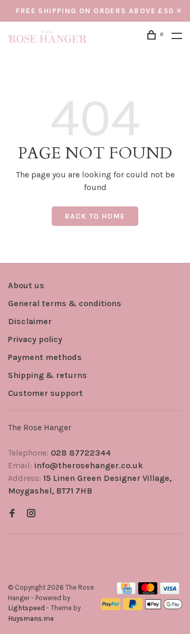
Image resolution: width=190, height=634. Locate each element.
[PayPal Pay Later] (132, 607)
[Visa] (169, 591)
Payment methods (45, 357)
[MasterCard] (148, 591)
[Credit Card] (126, 591)
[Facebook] (12, 514)
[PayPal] (110, 607)
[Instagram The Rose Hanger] (31, 514)
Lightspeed (26, 608)
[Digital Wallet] (163, 607)
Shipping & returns (47, 375)
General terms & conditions (64, 303)
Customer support (45, 393)
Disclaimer (30, 321)
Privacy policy (35, 339)
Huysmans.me (31, 618)
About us (26, 285)
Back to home (95, 216)
